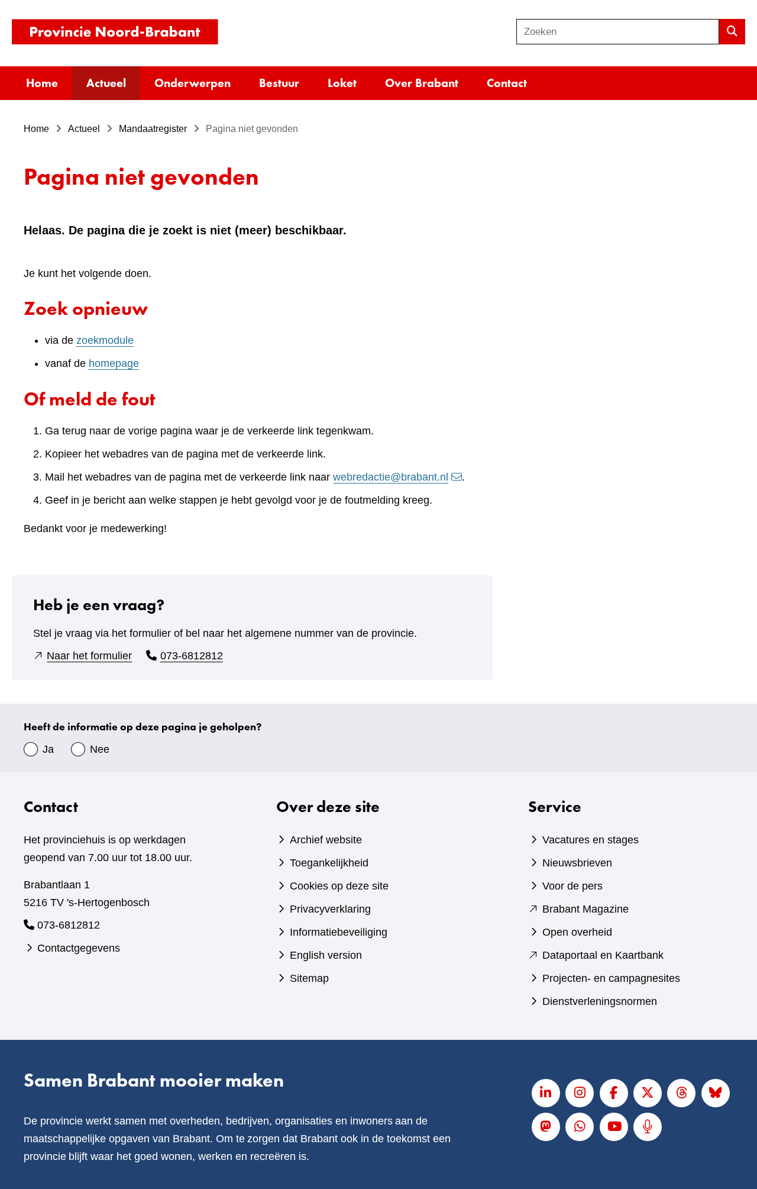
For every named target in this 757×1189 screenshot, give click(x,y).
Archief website (326, 840)
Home (42, 83)
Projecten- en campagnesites (611, 978)
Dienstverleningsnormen (599, 1001)
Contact (507, 83)
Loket (342, 83)
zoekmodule (105, 340)
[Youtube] (614, 1127)
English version (326, 955)
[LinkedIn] (546, 1093)
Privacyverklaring (330, 909)
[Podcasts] (647, 1127)
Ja (48, 749)
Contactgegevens (78, 948)
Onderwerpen (192, 83)
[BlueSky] (715, 1093)
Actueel (106, 83)
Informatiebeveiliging (338, 932)
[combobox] (617, 31)
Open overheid (577, 932)
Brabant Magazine (585, 909)
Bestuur (279, 83)
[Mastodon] (546, 1127)
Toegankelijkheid (329, 863)
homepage (114, 363)
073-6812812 (191, 656)
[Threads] (681, 1093)
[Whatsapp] (579, 1127)
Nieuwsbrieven (577, 863)
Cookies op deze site (339, 886)
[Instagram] (579, 1093)
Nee (99, 749)
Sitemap (309, 978)
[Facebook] (614, 1093)
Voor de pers (572, 886)
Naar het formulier (89, 656)
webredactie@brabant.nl (390, 477)
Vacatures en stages (590, 840)
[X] (647, 1093)
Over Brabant (421, 83)
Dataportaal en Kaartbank (603, 955)
